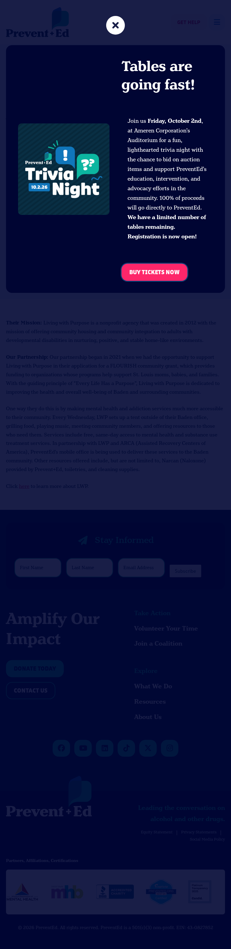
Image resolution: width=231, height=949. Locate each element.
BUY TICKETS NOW (154, 272)
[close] (115, 26)
